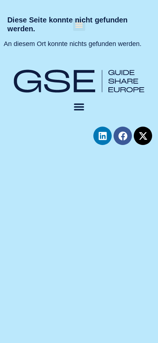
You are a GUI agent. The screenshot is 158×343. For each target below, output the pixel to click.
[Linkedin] (102, 136)
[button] (79, 25)
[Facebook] (123, 136)
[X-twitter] (143, 136)
